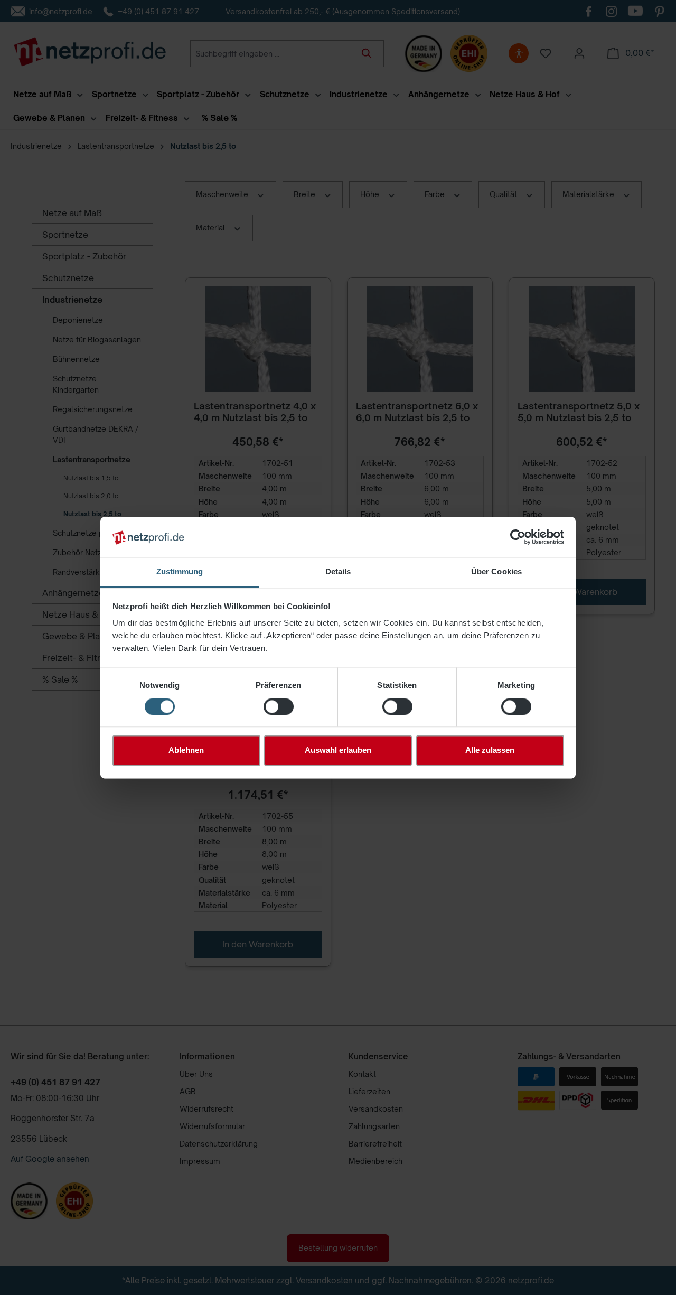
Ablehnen (186, 750)
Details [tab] (338, 571)
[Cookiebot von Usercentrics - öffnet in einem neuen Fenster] (518, 537)
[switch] (279, 706)
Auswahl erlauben (338, 750)
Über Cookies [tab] (496, 571)
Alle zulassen (489, 750)
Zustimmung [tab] (179, 571)
